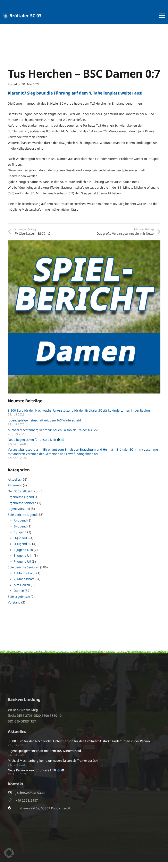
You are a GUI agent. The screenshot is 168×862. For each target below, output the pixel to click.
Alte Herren (22, 585)
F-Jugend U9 (22, 561)
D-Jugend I (21, 538)
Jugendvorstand (19, 509)
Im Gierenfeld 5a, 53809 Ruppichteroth (43, 808)
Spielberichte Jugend (22, 514)
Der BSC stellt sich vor (23, 491)
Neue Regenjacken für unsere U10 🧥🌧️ (36, 439)
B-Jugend (20, 526)
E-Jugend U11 (23, 555)
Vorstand (14, 602)
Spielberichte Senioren (23, 567)
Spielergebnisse (19, 596)
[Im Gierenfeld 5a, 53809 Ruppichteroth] (12, 808)
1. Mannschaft (24, 573)
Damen (19, 591)
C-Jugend (20, 532)
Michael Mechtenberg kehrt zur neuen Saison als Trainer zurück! (53, 430)
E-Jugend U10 (23, 550)
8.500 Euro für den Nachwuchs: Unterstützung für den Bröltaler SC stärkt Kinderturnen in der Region (79, 410)
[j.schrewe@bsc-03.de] (12, 792)
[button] (162, 15)
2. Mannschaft (24, 579)
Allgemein (15, 485)
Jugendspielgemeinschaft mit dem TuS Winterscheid (44, 420)
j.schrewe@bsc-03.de (30, 792)
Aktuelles (14, 479)
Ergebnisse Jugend (21, 497)
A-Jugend (20, 520)
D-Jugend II (22, 544)
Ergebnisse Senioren (22, 503)
